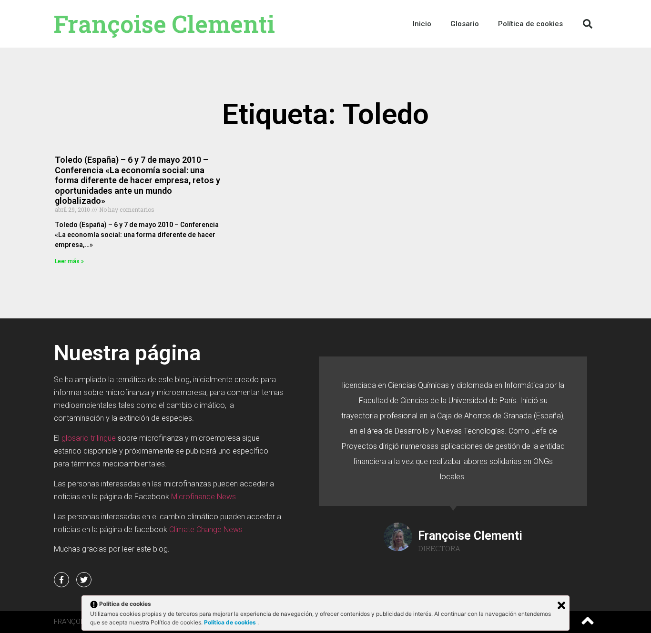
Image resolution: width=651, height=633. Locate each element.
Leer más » (69, 261)
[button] (587, 23)
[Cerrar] (561, 605)
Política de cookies (230, 622)
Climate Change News (206, 529)
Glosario (464, 24)
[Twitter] (84, 579)
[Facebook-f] (61, 579)
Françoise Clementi (164, 24)
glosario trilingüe (88, 438)
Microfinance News (203, 496)
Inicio (422, 24)
